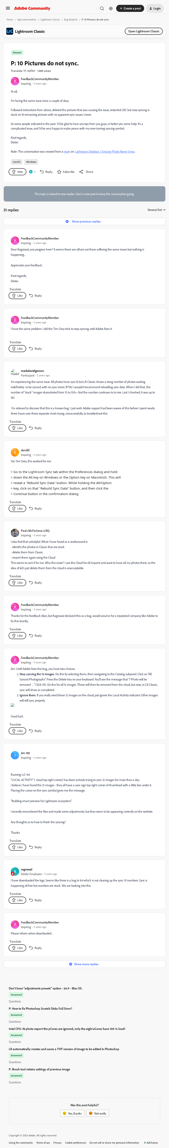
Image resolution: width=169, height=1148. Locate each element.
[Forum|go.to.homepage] (32, 8)
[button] (8, 9)
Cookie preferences (75, 1142)
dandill (25, 450)
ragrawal (26, 869)
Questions (15, 1001)
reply (67, 151)
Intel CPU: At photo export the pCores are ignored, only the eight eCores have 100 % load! (67, 1029)
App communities (26, 19)
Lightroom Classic (50, 19)
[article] (84, 267)
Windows (31, 161)
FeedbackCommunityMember (40, 79)
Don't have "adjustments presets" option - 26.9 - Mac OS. (45, 988)
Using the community (21, 1142)
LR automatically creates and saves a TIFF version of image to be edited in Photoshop (64, 1049)
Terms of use (43, 1142)
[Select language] (110, 8)
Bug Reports (70, 19)
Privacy (57, 1142)
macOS (16, 161)
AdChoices (152, 1142)
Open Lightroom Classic (143, 31)
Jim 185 (25, 753)
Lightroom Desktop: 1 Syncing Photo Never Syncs (105, 151)
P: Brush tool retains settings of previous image (39, 1069)
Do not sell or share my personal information (114, 1142)
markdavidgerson (32, 371)
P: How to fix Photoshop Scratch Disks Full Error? (40, 1008)
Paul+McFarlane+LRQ (35, 530)
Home (10, 19)
